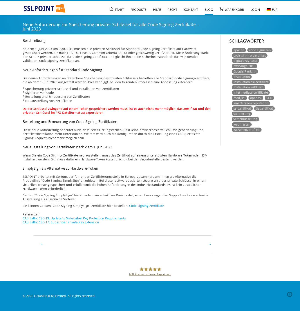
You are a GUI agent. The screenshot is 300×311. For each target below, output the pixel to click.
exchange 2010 (244, 66)
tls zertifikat (264, 108)
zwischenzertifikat (246, 130)
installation (241, 77)
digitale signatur (245, 61)
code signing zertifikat (249, 55)
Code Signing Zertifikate (146, 206)
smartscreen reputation (250, 103)
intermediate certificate (250, 92)
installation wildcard (248, 87)
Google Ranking (244, 71)
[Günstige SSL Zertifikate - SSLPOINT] (45, 8)
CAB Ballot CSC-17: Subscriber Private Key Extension (61, 222)
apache (238, 50)
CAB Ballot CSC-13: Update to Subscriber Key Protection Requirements (74, 218)
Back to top (290, 294)
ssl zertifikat (242, 108)
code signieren (260, 50)
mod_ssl (239, 98)
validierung (241, 114)
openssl (256, 98)
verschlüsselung (245, 119)
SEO (269, 98)
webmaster (241, 124)
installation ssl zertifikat (250, 82)
